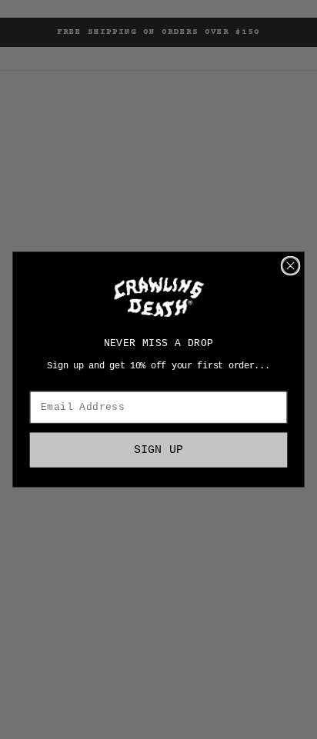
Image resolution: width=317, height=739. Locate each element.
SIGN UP (159, 450)
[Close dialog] (290, 266)
